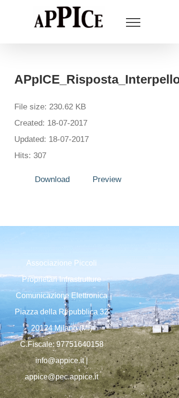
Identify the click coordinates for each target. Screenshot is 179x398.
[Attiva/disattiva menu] (133, 22)
